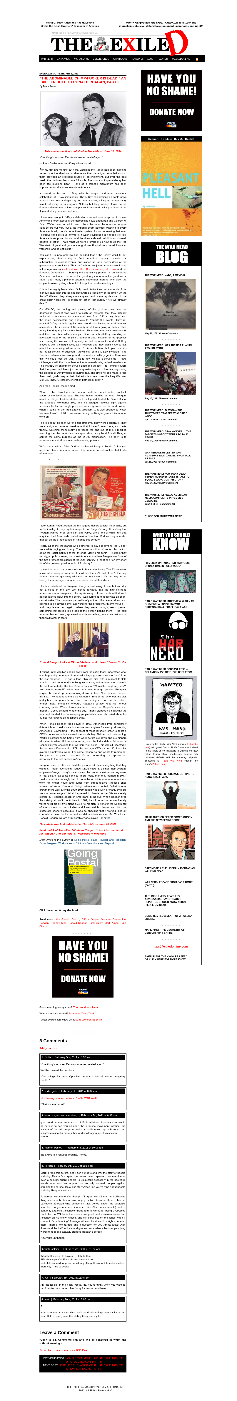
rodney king (58, 922)
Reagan (44, 922)
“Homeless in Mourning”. (92, 833)
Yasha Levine (81, 59)
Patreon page (159, 764)
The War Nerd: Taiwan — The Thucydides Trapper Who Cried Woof (166, 413)
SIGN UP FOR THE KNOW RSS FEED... (167, 956)
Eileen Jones (101, 59)
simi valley (96, 922)
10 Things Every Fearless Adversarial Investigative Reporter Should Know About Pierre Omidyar (165, 900)
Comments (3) (167, 504)
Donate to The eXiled (81, 1013)
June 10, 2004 (112, 151)
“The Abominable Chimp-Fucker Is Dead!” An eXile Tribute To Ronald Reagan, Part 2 (82, 80)
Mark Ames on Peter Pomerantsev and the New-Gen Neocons (168, 819)
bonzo (75, 919)
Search (163, 59)
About (151, 59)
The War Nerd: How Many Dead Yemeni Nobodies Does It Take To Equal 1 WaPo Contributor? (167, 476)
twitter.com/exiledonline (89, 1019)
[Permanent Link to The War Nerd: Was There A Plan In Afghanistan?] (172, 374)
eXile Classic (47, 73)
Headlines (137, 59)
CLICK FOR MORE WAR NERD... (164, 516)
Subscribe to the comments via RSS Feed (63, 1350)
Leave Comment (169, 333)
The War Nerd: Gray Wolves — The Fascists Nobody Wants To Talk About (168, 434)
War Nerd (47, 59)
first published (74, 151)
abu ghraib (62, 919)
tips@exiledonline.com (171, 946)
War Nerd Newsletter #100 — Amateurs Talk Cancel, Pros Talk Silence (168, 455)
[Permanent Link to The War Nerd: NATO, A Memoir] (172, 305)
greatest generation (113, 919)
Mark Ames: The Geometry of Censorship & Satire (165, 931)
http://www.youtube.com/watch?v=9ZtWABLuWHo (70, 1098)
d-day (85, 919)
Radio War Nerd (172, 761)
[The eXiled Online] (122, 56)
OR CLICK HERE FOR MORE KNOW (165, 959)
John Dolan (120, 59)
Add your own (48, 1048)
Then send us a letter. (86, 1007)
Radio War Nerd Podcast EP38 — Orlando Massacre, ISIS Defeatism (168, 671)
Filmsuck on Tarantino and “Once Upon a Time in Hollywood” (168, 564)
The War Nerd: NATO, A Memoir (165, 275)
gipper (95, 919)
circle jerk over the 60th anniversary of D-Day (88, 268)
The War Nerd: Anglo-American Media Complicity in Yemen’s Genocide (166, 497)
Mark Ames (63, 59)
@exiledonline (181, 59)
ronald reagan (78, 922)
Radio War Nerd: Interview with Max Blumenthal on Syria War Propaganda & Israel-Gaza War (169, 604)
